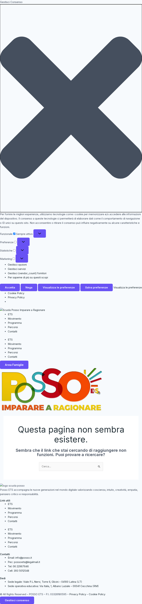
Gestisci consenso (17, 600)
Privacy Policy (16, 297)
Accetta (10, 287)
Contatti (12, 331)
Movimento (14, 318)
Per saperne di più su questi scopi (28, 277)
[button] (71, 108)
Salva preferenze (96, 287)
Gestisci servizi (17, 269)
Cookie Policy (16, 293)
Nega (28, 287)
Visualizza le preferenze (59, 287)
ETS (10, 314)
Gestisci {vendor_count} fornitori (27, 273)
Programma (15, 322)
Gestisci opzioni (17, 264)
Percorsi (13, 327)
